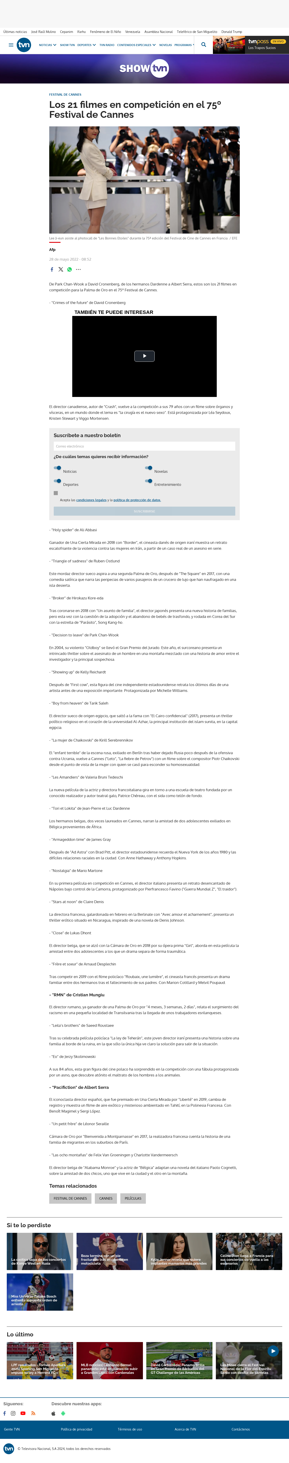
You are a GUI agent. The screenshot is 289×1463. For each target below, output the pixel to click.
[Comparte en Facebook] (51, 269)
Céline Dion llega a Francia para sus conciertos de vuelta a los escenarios (246, 1260)
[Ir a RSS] (34, 1413)
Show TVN (67, 45)
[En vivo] (252, 40)
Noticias (45, 45)
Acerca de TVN (185, 1429)
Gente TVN (12, 1429)
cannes (105, 1198)
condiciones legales (91, 500)
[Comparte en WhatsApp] (69, 269)
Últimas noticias (15, 32)
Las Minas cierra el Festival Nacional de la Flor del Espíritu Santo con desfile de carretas (245, 1369)
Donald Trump (231, 32)
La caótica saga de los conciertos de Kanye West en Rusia (38, 1262)
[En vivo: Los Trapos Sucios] (229, 45)
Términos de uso (130, 1429)
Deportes (84, 45)
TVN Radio (107, 45)
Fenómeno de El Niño (105, 32)
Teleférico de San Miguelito (197, 32)
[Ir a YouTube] (24, 1413)
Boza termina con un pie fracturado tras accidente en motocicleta (104, 1260)
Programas (183, 45)
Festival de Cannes (70, 1198)
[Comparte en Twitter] (60, 269)
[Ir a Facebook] (5, 1413)
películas (133, 1198)
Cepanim (66, 32)
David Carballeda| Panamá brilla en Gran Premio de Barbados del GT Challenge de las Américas (178, 1369)
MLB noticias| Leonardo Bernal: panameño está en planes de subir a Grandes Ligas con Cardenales (109, 1369)
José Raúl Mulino (43, 32)
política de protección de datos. (137, 500)
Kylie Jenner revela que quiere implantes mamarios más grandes (179, 1262)
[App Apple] (54, 1413)
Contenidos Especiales (134, 45)
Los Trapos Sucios (262, 48)
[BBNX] (8, 1448)
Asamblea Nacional (158, 32)
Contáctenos (241, 1429)
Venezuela (132, 32)
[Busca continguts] (203, 45)
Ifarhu (81, 32)
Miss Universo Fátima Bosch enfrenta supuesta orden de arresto (34, 1300)
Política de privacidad (76, 1429)
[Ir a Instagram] (14, 1413)
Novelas (165, 45)
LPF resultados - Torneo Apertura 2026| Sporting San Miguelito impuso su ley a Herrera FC (38, 1369)
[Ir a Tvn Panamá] (24, 45)
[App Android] (64, 1413)
